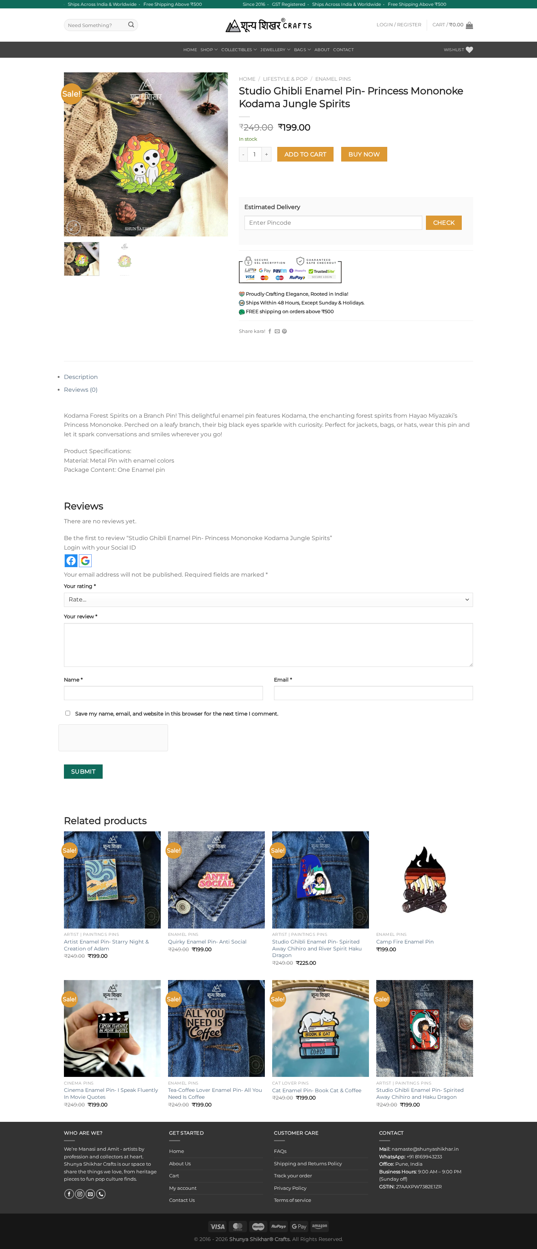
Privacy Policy (290, 1188)
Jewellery (272, 49)
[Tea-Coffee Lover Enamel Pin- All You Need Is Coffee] (216, 1028)
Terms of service (292, 1200)
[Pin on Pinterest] (284, 331)
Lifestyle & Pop (285, 79)
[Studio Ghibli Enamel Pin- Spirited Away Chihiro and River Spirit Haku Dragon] (320, 879)
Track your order (293, 1175)
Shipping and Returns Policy (308, 1163)
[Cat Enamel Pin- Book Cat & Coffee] (320, 1028)
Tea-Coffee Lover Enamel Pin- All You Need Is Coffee (215, 1093)
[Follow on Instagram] (79, 1194)
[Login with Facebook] (71, 560)
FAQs (280, 1151)
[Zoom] (73, 227)
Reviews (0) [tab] (81, 389)
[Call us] (101, 1194)
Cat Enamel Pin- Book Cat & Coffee (316, 1090)
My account (183, 1188)
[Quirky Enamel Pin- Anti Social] (216, 879)
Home (190, 49)
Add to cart (306, 154)
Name (73, 679)
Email (283, 679)
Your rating (80, 586)
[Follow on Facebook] (69, 1194)
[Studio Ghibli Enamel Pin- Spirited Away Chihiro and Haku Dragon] (424, 1028)
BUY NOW (364, 154)
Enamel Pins (333, 79)
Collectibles (236, 49)
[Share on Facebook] (269, 331)
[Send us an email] (90, 1194)
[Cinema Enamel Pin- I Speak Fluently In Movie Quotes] (112, 1028)
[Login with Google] (85, 560)
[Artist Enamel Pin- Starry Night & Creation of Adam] (112, 879)
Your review (80, 616)
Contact (343, 49)
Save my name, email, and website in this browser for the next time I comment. (176, 713)
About (322, 49)
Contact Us (182, 1200)
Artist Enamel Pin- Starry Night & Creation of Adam (106, 945)
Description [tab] (81, 376)
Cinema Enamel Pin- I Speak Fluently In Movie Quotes (111, 1093)
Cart (174, 1175)
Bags (300, 49)
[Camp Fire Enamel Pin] (424, 879)
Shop (207, 49)
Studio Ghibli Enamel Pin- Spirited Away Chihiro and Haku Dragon (420, 1093)
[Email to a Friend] (277, 331)
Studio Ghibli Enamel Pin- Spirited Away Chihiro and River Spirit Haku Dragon (317, 948)
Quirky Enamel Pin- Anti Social (207, 941)
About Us (180, 1163)
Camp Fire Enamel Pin (405, 941)
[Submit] (131, 25)
